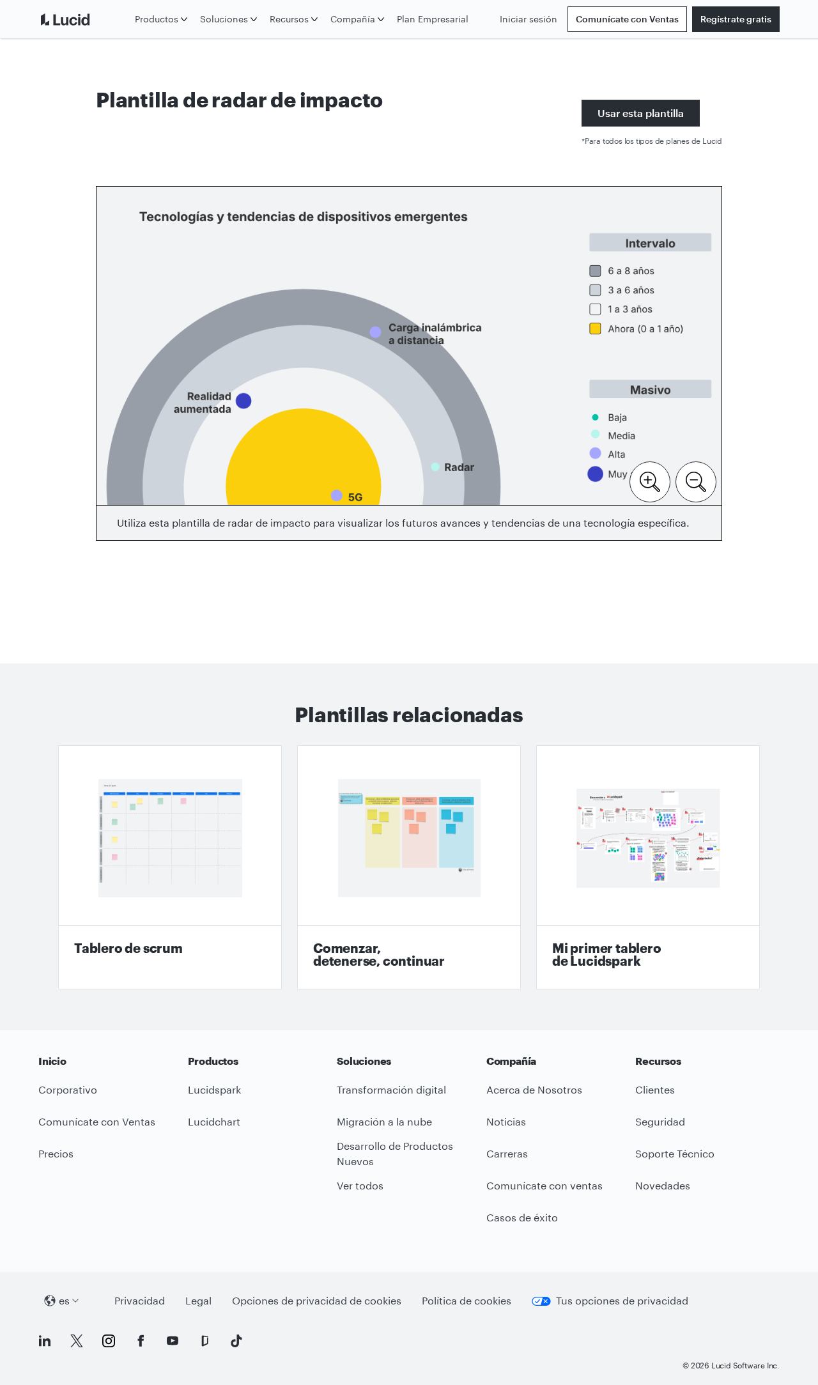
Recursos (289, 18)
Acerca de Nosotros (534, 1089)
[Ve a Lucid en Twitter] (76, 1341)
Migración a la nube (384, 1121)
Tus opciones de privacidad (622, 1300)
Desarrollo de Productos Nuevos (395, 1153)
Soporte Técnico (674, 1153)
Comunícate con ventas (544, 1185)
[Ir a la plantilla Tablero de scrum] (170, 867)
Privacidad (139, 1300)
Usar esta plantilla (641, 113)
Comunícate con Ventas (627, 18)
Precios (55, 1153)
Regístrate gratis (735, 18)
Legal (198, 1300)
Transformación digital (391, 1089)
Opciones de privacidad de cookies (316, 1300)
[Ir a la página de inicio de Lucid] (84, 19)
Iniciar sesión (528, 18)
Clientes (655, 1089)
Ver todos (360, 1185)
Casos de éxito (522, 1217)
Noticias (506, 1121)
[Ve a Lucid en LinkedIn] (44, 1341)
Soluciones (224, 18)
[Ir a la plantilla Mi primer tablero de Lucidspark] (648, 867)
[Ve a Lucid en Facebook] (140, 1341)
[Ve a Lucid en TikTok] (236, 1341)
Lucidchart (214, 1121)
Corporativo (67, 1089)
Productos (156, 18)
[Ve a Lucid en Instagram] (108, 1341)
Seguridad (660, 1121)
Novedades (662, 1185)
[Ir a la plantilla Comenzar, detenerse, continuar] (409, 867)
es (64, 1300)
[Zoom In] (649, 480)
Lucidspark (214, 1089)
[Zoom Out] (695, 480)
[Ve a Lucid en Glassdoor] (204, 1341)
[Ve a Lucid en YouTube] (172, 1341)
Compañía (352, 18)
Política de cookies (466, 1300)
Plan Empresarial (432, 18)
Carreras (507, 1153)
